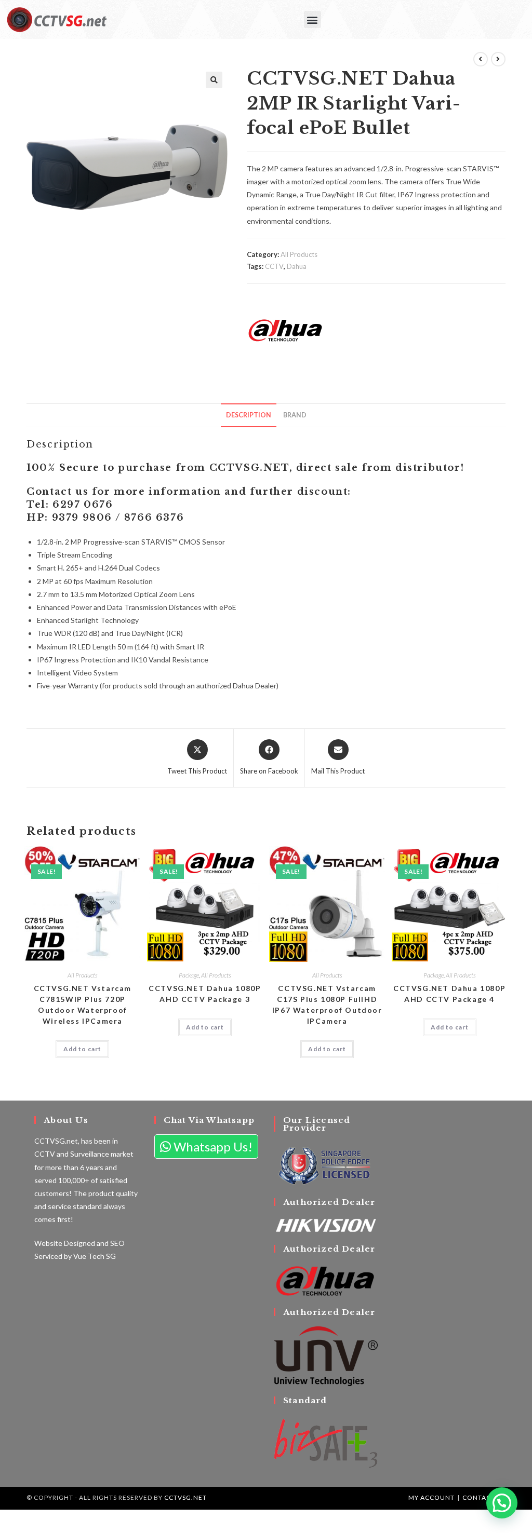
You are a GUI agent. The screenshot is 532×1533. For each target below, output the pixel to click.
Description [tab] (248, 415)
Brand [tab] (295, 415)
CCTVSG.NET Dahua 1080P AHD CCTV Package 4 (449, 993)
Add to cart (82, 1049)
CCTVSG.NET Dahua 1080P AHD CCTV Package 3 (205, 993)
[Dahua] (286, 330)
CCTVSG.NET (185, 1497)
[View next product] (498, 59)
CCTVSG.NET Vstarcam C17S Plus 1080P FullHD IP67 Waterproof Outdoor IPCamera (327, 1004)
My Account (431, 1497)
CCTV (274, 266)
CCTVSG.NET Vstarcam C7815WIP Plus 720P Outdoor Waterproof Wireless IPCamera (82, 1004)
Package (189, 975)
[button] (312, 19)
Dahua (297, 266)
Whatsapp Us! (211, 1146)
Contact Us (484, 1497)
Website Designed (64, 1243)
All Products (299, 254)
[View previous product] (480, 59)
